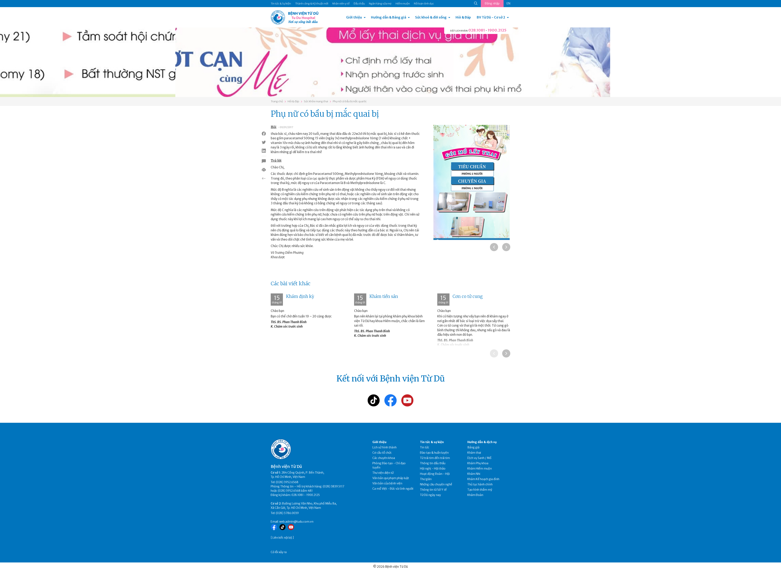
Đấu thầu (359, 3)
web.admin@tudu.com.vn (296, 521)
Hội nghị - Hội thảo (432, 468)
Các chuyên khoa (383, 458)
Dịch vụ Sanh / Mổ (479, 458)
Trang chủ (277, 101)
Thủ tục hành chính (480, 484)
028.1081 (476, 30)
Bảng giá (473, 447)
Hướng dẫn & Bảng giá (388, 17)
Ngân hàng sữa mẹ (380, 3)
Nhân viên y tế (341, 3)
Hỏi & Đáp (463, 17)
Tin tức (424, 447)
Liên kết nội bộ (282, 537)
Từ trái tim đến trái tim (435, 458)
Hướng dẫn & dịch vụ (482, 442)
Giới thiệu (354, 17)
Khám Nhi (473, 474)
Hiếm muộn (403, 3)
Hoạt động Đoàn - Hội (435, 474)
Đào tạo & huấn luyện (434, 452)
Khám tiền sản (383, 296)
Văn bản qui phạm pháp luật (390, 478)
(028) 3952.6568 (287, 482)
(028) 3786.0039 (287, 513)
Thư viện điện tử (383, 473)
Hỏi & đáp (293, 101)
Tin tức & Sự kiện (281, 3)
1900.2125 (497, 30)
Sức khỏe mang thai (316, 101)
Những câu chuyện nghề (436, 484)
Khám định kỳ (300, 296)
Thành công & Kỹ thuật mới (311, 3)
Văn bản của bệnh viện (387, 483)
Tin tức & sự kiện (432, 442)
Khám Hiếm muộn (479, 468)
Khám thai (474, 452)
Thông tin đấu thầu (432, 463)
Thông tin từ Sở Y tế (433, 489)
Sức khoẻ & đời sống (431, 17)
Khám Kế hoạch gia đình (483, 479)
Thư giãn (426, 479)
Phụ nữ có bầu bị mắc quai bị (349, 101)
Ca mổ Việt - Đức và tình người (392, 488)
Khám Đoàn (475, 495)
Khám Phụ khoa (477, 463)
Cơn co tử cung (468, 296)
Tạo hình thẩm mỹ (479, 489)
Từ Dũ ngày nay (430, 495)
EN (508, 3)
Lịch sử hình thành (384, 447)
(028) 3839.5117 (333, 486)
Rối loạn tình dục (424, 3)
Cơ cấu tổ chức (382, 452)
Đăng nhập (492, 3)
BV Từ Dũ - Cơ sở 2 (491, 17)
